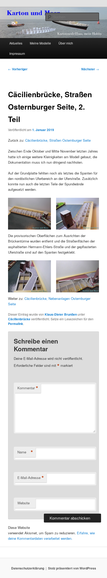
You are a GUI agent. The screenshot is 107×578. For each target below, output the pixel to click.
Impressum (17, 53)
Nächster (90, 69)
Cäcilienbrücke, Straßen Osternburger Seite (58, 140)
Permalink (15, 323)
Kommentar (27, 388)
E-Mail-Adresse (30, 478)
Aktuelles (15, 43)
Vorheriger (18, 69)
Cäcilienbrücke (19, 319)
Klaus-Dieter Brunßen (61, 314)
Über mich (65, 43)
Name (25, 452)
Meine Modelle (40, 43)
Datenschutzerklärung (27, 568)
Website (23, 502)
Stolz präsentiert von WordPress (72, 568)
